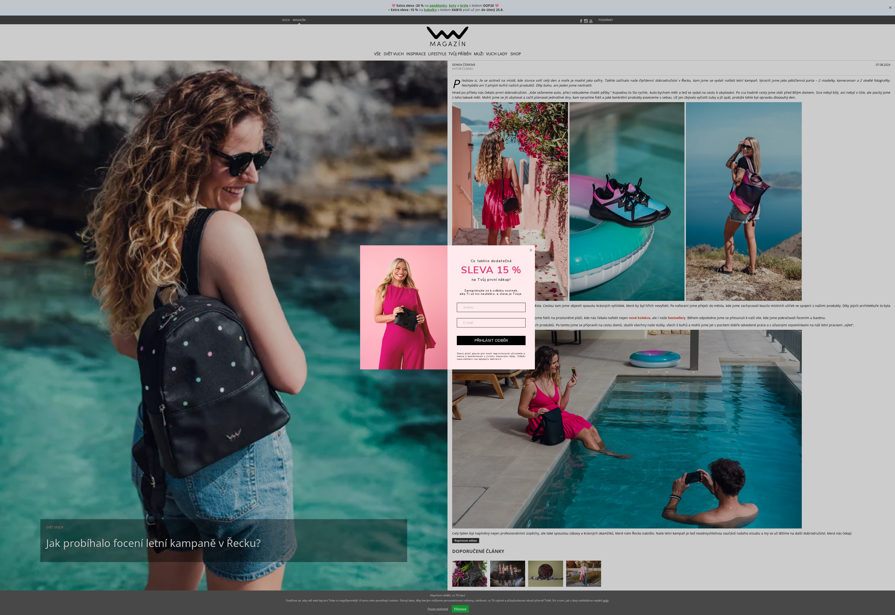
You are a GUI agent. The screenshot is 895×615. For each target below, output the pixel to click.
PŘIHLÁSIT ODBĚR (491, 340)
